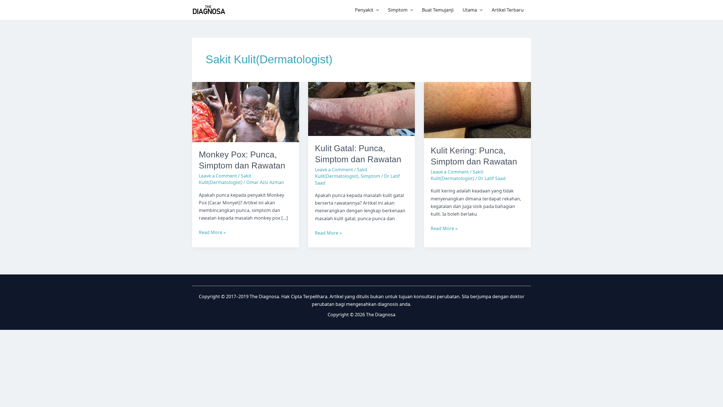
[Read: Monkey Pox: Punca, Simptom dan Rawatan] (245, 112)
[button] (376, 10)
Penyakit (364, 10)
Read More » (212, 232)
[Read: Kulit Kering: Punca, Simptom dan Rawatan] (477, 110)
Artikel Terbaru (508, 10)
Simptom (398, 10)
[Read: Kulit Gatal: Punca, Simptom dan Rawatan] (361, 108)
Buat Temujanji (438, 10)
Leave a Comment (218, 176)
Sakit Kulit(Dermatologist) (225, 179)
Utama (470, 10)
